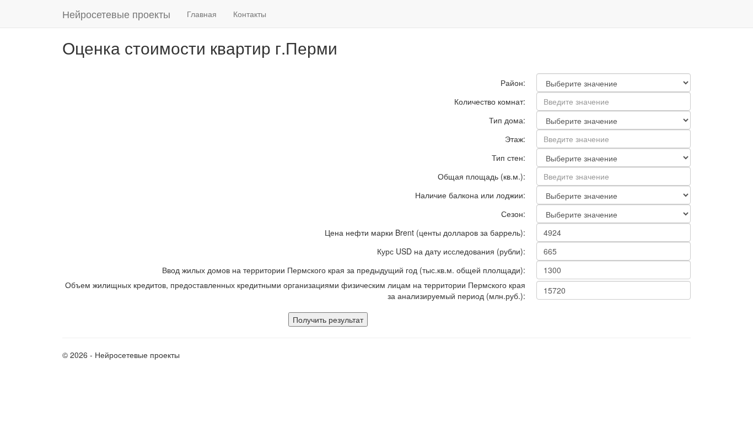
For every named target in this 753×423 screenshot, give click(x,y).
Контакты (249, 13)
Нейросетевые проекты (116, 14)
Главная (202, 13)
